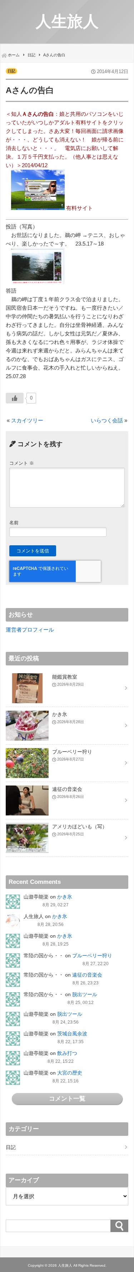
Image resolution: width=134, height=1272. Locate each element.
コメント (21, 463)
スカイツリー (27, 420)
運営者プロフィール (30, 630)
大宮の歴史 (69, 1073)
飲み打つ (67, 1053)
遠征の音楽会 (87, 975)
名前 (14, 522)
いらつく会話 (107, 420)
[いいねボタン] (15, 398)
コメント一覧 (67, 1098)
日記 (11, 71)
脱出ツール (84, 994)
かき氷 (64, 897)
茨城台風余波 (72, 1033)
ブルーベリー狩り (92, 955)
